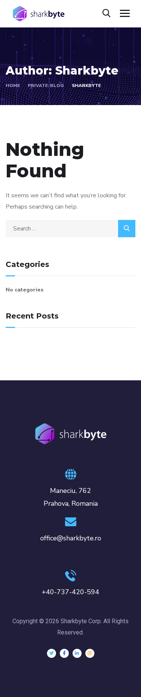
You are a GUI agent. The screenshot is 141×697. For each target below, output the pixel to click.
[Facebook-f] (64, 653)
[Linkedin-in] (77, 653)
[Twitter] (51, 653)
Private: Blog (46, 85)
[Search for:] (70, 228)
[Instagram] (89, 653)
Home (13, 85)
